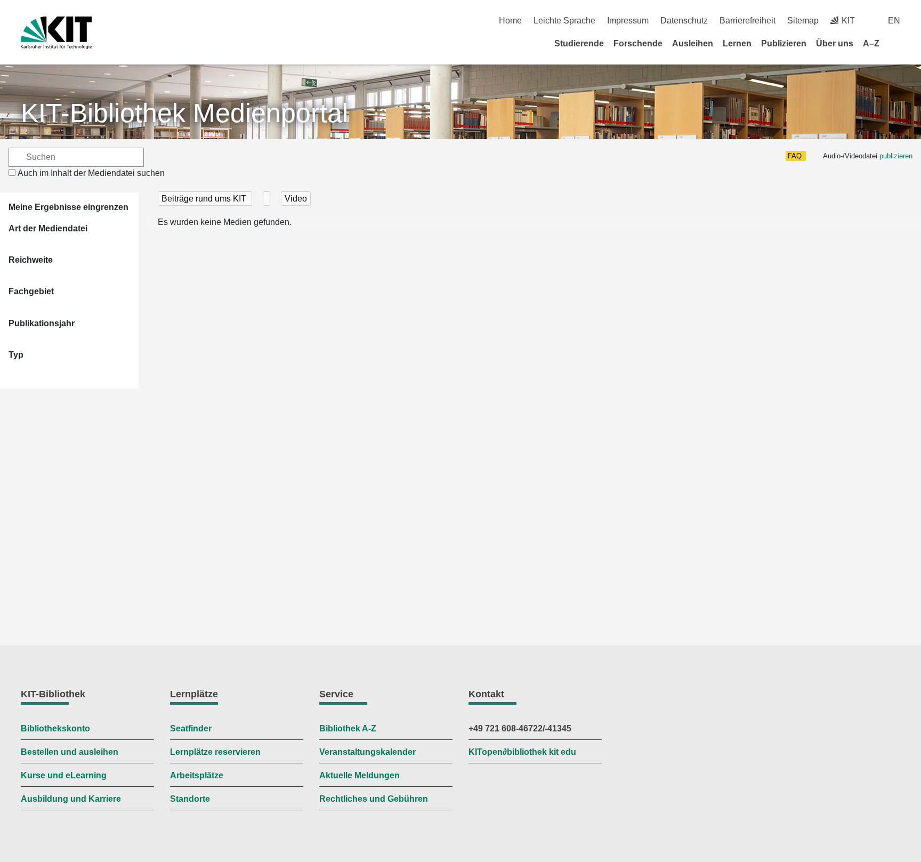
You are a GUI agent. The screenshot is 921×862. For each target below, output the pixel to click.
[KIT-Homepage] (56, 33)
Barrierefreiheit (747, 20)
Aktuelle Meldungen (359, 775)
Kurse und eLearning (64, 775)
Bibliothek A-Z (347, 728)
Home (510, 20)
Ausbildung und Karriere (71, 798)
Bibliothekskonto (55, 728)
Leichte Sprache (564, 20)
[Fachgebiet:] (266, 198)
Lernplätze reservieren (215, 751)
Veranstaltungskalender (367, 751)
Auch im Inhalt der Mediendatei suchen (91, 173)
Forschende (638, 43)
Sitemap (803, 20)
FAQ (795, 156)
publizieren (895, 156)
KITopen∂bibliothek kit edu (522, 751)
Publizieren (783, 43)
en (894, 20)
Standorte (190, 798)
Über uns (834, 43)
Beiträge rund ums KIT (204, 198)
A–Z (871, 43)
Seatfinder (191, 728)
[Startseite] (896, 43)
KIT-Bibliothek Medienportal (184, 113)
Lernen (737, 43)
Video (296, 198)
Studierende (579, 43)
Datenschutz (684, 20)
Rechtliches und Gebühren (373, 798)
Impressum (628, 20)
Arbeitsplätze (196, 775)
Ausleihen (692, 43)
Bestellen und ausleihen (69, 751)
